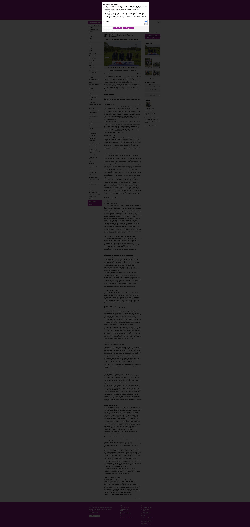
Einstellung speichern (129, 28)
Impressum (117, 30)
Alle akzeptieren (107, 28)
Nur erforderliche (117, 28)
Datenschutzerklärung (108, 30)
